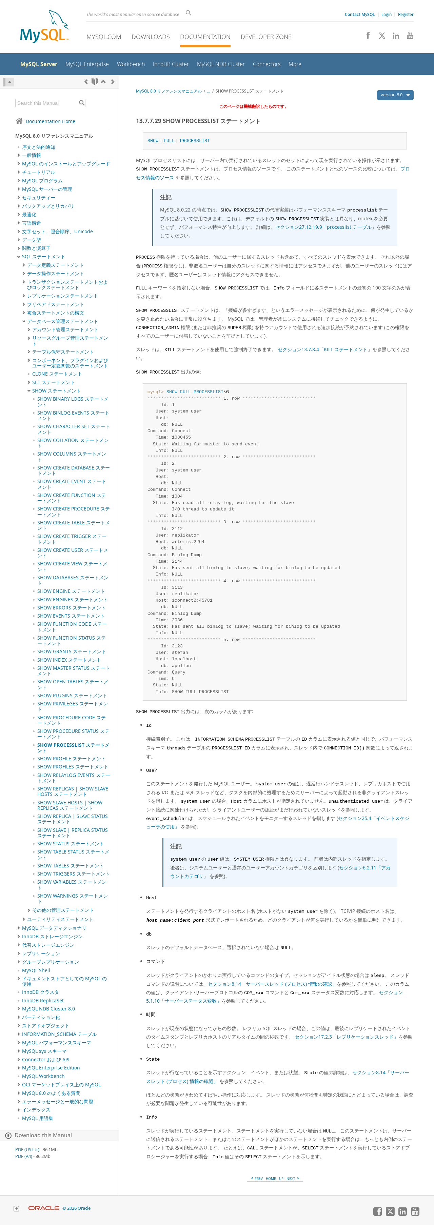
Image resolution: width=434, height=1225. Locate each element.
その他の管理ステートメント (63, 910)
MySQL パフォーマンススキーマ (56, 1043)
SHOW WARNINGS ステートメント (72, 898)
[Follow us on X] (379, 37)
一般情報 (31, 155)
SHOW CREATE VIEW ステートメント (72, 566)
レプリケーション (41, 953)
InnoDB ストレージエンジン (52, 936)
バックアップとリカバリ (48, 206)
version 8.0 (392, 95)
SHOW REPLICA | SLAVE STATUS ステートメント (72, 819)
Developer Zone (266, 37)
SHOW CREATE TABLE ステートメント (73, 525)
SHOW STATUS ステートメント (70, 844)
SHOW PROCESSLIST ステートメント (73, 748)
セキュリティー (38, 198)
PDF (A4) (23, 1156)
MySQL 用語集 (37, 1118)
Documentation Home (50, 121)
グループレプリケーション (50, 962)
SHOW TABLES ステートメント (70, 866)
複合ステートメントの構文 (55, 313)
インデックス (36, 1110)
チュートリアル (38, 172)
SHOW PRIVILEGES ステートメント (72, 706)
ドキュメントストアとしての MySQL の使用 (64, 981)
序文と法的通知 (38, 147)
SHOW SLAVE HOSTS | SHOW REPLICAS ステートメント (69, 805)
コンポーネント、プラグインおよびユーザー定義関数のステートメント (70, 363)
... (208, 91)
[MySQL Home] (44, 27)
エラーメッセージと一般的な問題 (57, 1102)
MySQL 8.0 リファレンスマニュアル (169, 91)
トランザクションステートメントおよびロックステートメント (67, 284)
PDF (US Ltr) (27, 1149)
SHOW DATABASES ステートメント (72, 580)
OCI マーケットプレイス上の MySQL (61, 1085)
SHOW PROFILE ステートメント (71, 759)
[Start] (95, 81)
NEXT (291, 1178)
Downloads (151, 37)
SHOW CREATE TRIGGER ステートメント (71, 539)
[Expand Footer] (16, 1209)
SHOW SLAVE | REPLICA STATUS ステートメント (72, 833)
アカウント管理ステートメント (65, 329)
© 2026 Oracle (76, 1208)
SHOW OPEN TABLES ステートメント (72, 684)
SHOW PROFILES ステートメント (72, 767)
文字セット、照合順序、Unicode (57, 231)
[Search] (81, 103)
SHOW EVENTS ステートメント (71, 616)
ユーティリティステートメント (60, 919)
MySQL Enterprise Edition (51, 1068)
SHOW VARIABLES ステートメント (71, 884)
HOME (271, 1178)
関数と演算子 (36, 248)
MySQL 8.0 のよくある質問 (51, 1093)
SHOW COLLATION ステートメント (72, 443)
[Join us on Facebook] (365, 37)
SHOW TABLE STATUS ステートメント (73, 854)
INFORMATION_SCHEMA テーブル (59, 1034)
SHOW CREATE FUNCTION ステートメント (71, 498)
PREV (258, 1178)
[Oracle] (43, 1208)
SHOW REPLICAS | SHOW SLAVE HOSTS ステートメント (72, 791)
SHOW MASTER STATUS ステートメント (73, 671)
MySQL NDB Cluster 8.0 (48, 1009)
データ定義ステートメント (55, 265)
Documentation (205, 37)
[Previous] (86, 81)
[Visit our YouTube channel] (407, 37)
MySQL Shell (36, 970)
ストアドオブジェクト (46, 1026)
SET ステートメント (53, 382)
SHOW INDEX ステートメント (69, 660)
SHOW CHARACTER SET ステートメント (73, 429)
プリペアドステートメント (55, 304)
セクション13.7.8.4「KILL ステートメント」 (325, 349)
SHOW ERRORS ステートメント (71, 608)
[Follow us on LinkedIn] (393, 37)
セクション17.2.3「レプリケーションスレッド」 (346, 1036)
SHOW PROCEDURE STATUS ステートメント (73, 734)
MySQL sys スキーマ (44, 1051)
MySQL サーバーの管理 (47, 189)
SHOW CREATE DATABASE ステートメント (73, 470)
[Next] (113, 81)
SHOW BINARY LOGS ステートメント (72, 401)
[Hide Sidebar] (8, 82)
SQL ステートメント (43, 257)
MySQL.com (103, 37)
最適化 (29, 215)
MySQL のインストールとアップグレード (66, 164)
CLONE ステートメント (57, 374)
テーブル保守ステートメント (63, 352)
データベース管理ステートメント (62, 321)
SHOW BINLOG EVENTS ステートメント (73, 415)
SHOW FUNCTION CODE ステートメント (72, 626)
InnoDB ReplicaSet (43, 1001)
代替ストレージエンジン (48, 945)
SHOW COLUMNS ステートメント (71, 456)
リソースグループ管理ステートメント (70, 340)
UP (281, 1178)
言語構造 (31, 223)
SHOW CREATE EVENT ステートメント (71, 484)
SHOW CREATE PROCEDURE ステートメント (73, 511)
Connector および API (46, 1060)
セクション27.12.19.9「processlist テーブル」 (325, 227)
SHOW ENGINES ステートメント (72, 600)
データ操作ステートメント (55, 273)
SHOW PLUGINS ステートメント (72, 695)
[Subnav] (18, 155)
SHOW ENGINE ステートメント (71, 591)
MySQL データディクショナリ (54, 928)
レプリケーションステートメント (62, 296)
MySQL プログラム (42, 181)
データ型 (31, 240)
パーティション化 (41, 1017)
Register (406, 14)
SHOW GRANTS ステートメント (71, 651)
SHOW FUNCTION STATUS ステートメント (71, 640)
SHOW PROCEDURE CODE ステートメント (71, 720)
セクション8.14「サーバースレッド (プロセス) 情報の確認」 (272, 984)
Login (386, 14)
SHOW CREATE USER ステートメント (72, 553)
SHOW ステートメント (56, 391)
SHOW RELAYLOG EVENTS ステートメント (73, 778)
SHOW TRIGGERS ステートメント (73, 874)
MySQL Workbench (43, 1076)
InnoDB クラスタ (40, 992)
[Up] (103, 81)
